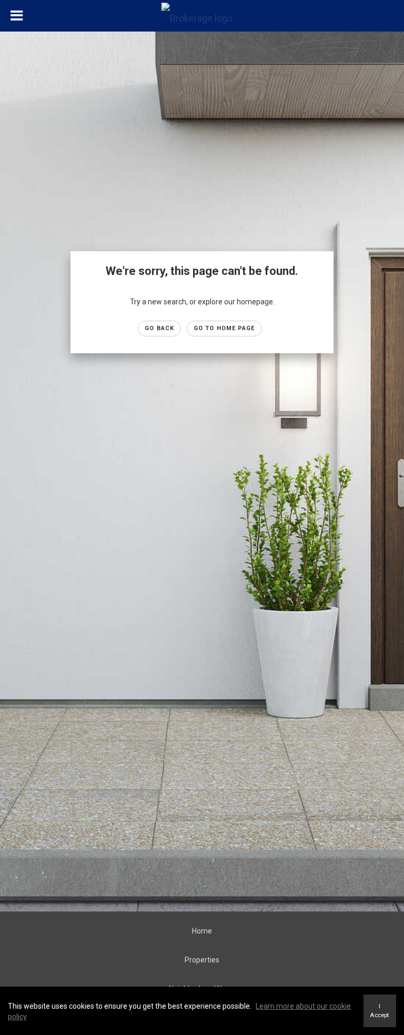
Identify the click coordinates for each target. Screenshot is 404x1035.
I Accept (379, 1010)
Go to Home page (224, 328)
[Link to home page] (202, 16)
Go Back (159, 328)
